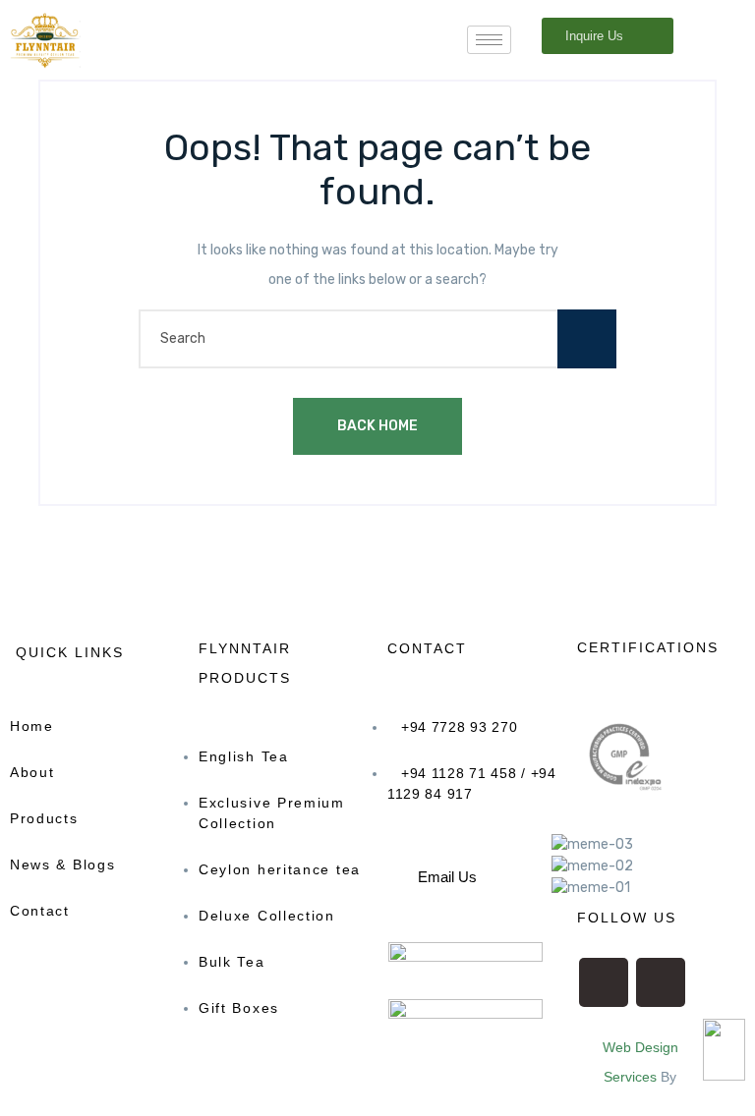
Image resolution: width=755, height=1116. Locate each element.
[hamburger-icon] (489, 40)
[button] (464, 869)
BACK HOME (377, 426)
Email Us (447, 876)
